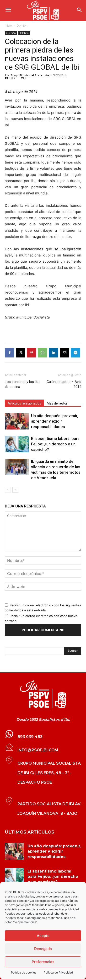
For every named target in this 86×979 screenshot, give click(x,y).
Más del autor (57, 403)
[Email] (64, 352)
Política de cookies (23, 972)
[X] (20, 352)
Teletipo (24, 33)
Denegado (43, 948)
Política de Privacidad (58, 972)
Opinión (21, 26)
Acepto (43, 935)
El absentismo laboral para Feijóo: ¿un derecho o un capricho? (55, 444)
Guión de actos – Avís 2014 (64, 384)
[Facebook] (9, 352)
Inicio (8, 26)
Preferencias (43, 962)
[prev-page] (8, 490)
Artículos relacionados (24, 403)
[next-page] (15, 490)
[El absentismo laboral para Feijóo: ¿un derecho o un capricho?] (17, 444)
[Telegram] (75, 352)
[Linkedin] (53, 352)
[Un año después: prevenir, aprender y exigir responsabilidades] (17, 421)
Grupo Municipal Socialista (30, 75)
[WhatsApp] (42, 352)
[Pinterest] (31, 352)
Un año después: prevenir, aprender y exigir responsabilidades (54, 421)
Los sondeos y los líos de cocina (22, 384)
